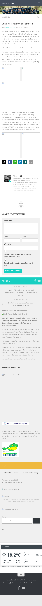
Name (6, 236)
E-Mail (24, 236)
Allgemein (6, 17)
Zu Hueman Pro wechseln (31, 583)
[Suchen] (36, 521)
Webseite (7, 244)
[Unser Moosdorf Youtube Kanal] (38, 280)
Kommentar (8, 221)
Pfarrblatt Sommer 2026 (10, 480)
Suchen (4, 517)
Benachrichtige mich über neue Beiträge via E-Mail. (19, 264)
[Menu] (39, 3)
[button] (4, 162)
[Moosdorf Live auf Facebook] (35, 280)
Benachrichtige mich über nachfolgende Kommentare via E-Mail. (17, 255)
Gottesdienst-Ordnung (14, 482)
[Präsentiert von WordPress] (11, 583)
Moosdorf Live (8, 3)
